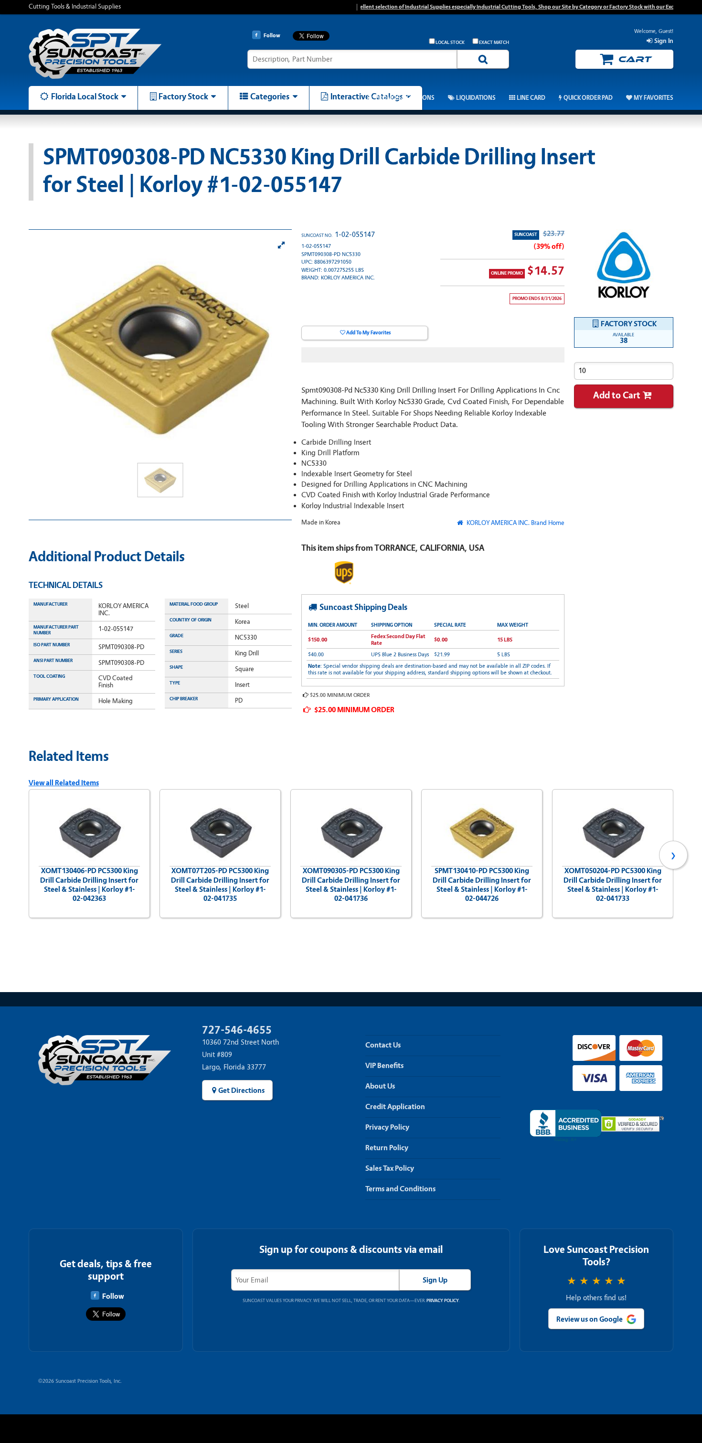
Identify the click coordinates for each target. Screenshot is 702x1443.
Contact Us (383, 1045)
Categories (269, 96)
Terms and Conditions (400, 1189)
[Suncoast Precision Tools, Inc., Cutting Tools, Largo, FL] (565, 1126)
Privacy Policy (387, 1127)
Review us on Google (589, 1319)
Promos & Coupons (404, 98)
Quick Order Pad (588, 98)
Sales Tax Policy (389, 1168)
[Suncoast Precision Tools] (105, 54)
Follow (113, 1296)
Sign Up (435, 1280)
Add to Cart (616, 395)
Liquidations (476, 98)
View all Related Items (64, 783)
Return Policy (386, 1148)
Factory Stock (183, 96)
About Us (380, 1086)
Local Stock (450, 42)
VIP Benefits (384, 1065)
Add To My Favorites (368, 333)
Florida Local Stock (84, 96)
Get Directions (241, 1090)
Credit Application (395, 1106)
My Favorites (653, 98)
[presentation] (28, 855)
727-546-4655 (237, 1030)
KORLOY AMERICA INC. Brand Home (514, 522)
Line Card (531, 98)
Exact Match (494, 42)
